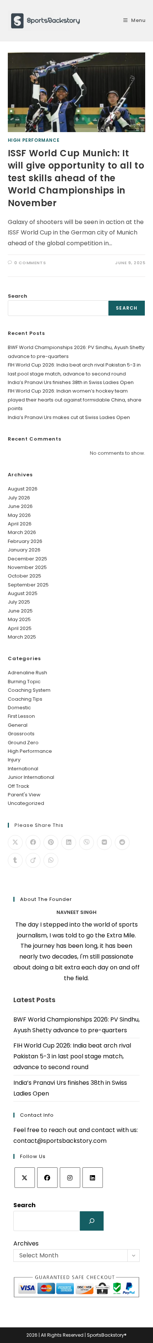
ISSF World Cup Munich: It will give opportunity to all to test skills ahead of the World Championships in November (76, 178)
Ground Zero (23, 742)
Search (17, 296)
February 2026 (25, 541)
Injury (14, 759)
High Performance (34, 140)
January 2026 (24, 549)
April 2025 (20, 628)
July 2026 (19, 497)
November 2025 (27, 567)
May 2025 (19, 619)
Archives (26, 1243)
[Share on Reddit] (122, 842)
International (23, 768)
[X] (24, 1177)
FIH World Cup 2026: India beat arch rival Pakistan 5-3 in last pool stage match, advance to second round (72, 1056)
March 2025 (22, 636)
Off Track (18, 786)
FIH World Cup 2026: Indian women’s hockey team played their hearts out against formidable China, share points (74, 399)
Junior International (31, 777)
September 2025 (28, 584)
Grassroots (21, 733)
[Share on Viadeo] (33, 860)
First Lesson (21, 716)
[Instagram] (70, 1177)
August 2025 (23, 593)
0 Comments (30, 263)
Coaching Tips (25, 699)
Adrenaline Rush (27, 672)
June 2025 (20, 610)
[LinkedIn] (92, 1177)
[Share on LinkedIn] (68, 842)
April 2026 (20, 523)
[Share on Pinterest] (50, 842)
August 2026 (23, 488)
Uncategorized (26, 803)
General (17, 725)
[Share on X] (15, 842)
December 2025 (27, 558)
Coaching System (29, 690)
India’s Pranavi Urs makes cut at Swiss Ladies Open (69, 417)
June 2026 (20, 506)
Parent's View (24, 794)
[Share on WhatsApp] (50, 860)
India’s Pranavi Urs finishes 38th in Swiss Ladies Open (71, 382)
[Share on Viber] (86, 842)
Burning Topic (24, 681)
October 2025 (24, 575)
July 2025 (19, 601)
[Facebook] (47, 1177)
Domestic (19, 707)
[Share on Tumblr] (15, 860)
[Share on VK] (104, 842)
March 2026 (22, 532)
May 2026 (19, 515)
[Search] (91, 1221)
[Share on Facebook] (33, 842)
